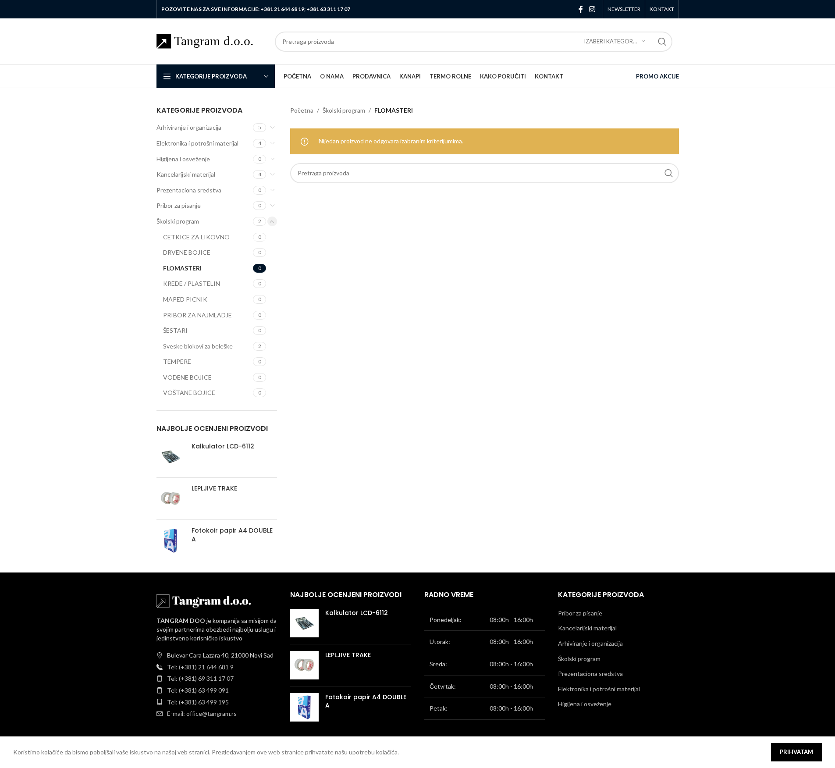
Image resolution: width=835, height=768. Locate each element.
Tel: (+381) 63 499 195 (198, 702)
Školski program (177, 221)
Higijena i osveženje (183, 159)
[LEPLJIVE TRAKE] (170, 498)
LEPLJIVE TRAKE (214, 488)
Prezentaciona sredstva (188, 190)
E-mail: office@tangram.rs (202, 713)
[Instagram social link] (592, 9)
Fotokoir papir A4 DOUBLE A (232, 535)
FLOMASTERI (182, 268)
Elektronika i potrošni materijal (197, 143)
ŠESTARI (175, 330)
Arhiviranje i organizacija (188, 127)
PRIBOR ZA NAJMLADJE (197, 315)
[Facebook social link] (581, 9)
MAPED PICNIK (185, 299)
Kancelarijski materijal (185, 174)
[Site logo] (211, 40)
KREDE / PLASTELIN (191, 283)
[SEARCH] (662, 42)
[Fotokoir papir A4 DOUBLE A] (170, 540)
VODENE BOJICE (187, 377)
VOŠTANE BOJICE (189, 392)
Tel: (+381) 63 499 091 (198, 690)
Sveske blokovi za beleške (198, 346)
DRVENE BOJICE (186, 252)
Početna (301, 110)
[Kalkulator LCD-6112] (170, 456)
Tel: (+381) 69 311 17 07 (200, 678)
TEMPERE (177, 361)
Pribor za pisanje (178, 205)
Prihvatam (796, 751)
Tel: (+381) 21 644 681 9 (200, 667)
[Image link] (204, 600)
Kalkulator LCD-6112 (223, 446)
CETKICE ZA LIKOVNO (196, 237)
